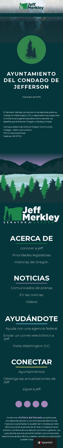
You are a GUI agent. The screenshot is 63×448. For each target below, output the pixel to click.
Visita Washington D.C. (31, 346)
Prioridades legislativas (31, 255)
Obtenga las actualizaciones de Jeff (30, 380)
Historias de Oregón (31, 262)
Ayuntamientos (31, 371)
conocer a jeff (31, 248)
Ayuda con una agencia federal (31, 328)
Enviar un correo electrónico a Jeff (29, 337)
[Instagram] (27, 404)
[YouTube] (36, 404)
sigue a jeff (32, 389)
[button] (32, 14)
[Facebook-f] (18, 404)
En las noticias (31, 295)
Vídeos (31, 301)
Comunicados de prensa (31, 288)
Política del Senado (30, 417)
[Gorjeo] (44, 404)
